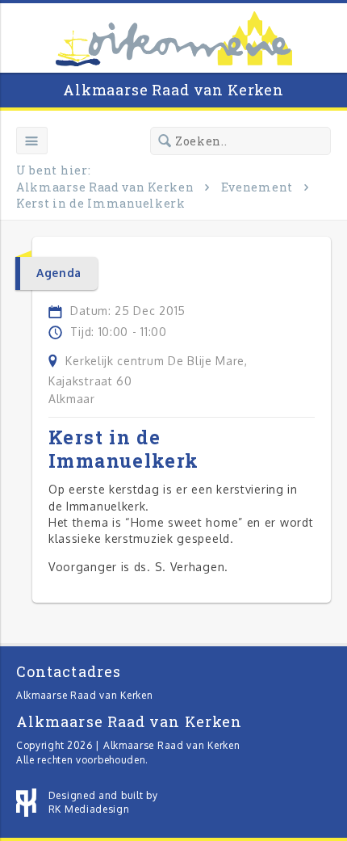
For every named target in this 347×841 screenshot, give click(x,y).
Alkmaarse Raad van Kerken (173, 89)
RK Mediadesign (89, 809)
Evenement (257, 187)
